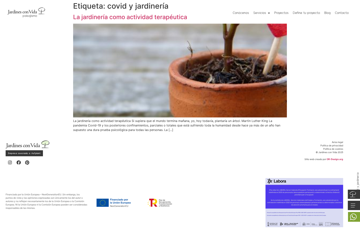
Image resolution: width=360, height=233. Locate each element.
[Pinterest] (27, 162)
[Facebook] (18, 162)
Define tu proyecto (306, 13)
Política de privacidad (331, 145)
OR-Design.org (335, 159)
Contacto (342, 13)
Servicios (259, 13)
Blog (327, 13)
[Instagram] (10, 162)
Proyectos (281, 13)
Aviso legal (337, 142)
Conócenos (241, 13)
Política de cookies (333, 148)
